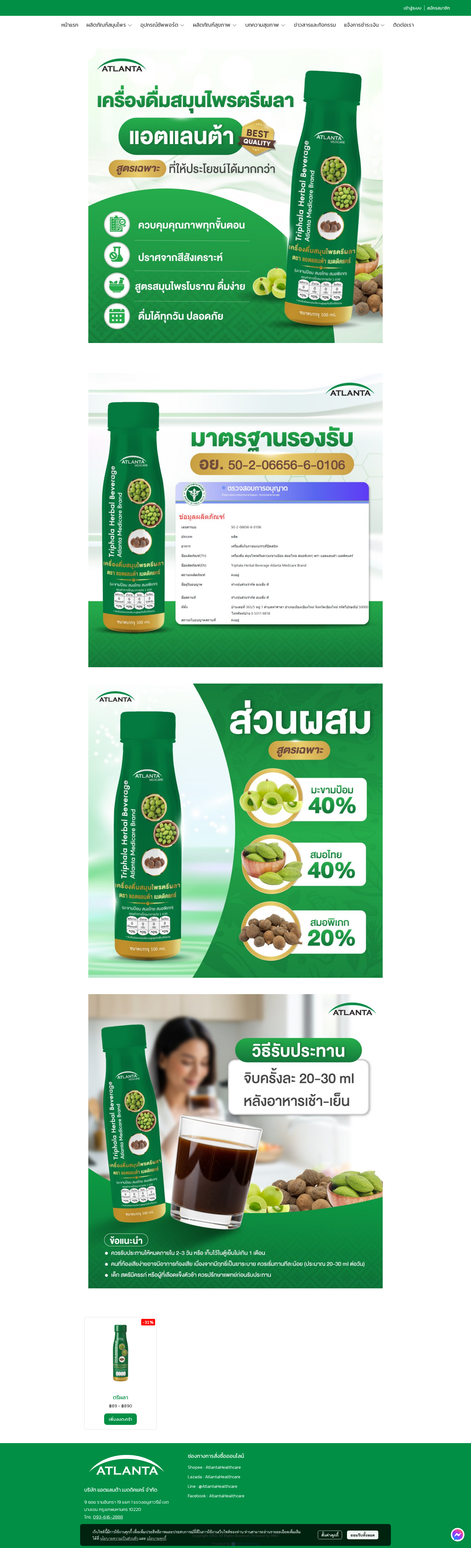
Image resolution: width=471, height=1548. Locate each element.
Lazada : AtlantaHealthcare (214, 1476)
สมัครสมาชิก (438, 8)
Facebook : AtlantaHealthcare (216, 1495)
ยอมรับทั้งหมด (363, 1534)
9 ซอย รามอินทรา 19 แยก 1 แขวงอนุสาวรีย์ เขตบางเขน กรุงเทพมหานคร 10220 (126, 1505)
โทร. (88, 1516)
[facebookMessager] (457, 1534)
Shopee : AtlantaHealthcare (214, 1467)
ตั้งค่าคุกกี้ (330, 1534)
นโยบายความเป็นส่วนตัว (119, 1538)
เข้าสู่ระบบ (412, 8)
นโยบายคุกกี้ (156, 1538)
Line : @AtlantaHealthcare (212, 1486)
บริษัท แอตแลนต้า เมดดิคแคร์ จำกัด (120, 1490)
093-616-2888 (108, 1516)
